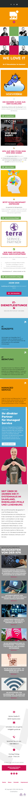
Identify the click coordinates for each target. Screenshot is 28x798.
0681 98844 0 (14, 744)
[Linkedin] (16, 4)
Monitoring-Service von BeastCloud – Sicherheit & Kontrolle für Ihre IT (14, 621)
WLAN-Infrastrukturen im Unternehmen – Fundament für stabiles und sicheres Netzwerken (14, 645)
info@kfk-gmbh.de (14, 729)
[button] (14, 22)
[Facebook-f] (11, 4)
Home (4, 782)
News (9, 782)
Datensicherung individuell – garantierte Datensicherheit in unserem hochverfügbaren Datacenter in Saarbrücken (14, 572)
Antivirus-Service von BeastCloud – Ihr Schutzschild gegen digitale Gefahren (14, 597)
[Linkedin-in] (14, 773)
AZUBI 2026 (14, 283)
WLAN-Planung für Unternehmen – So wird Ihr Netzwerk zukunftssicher (14, 694)
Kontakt (16, 782)
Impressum (24, 782)
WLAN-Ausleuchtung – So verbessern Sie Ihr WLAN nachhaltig (14, 670)
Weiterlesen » (14, 576)
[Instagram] (14, 4)
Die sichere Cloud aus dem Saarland (14, 103)
